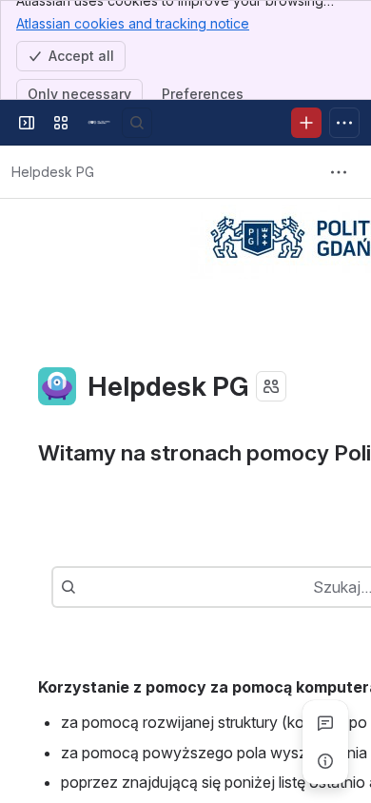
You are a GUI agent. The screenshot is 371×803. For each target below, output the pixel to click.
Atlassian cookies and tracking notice (132, 23)
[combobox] (86, 587)
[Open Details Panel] (325, 761)
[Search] (137, 123)
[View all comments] (325, 723)
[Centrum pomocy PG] (99, 123)
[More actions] (338, 172)
